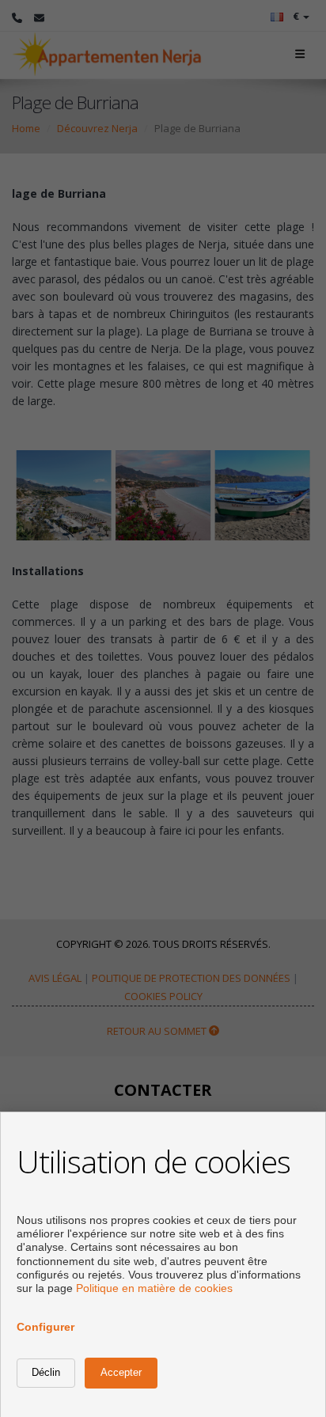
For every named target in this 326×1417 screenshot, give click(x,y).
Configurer (45, 1326)
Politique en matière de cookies (154, 1288)
